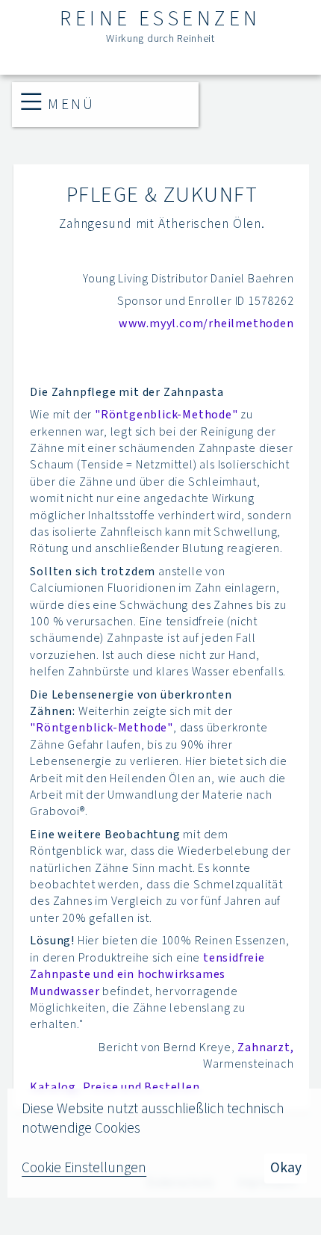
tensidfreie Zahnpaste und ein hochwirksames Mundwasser (147, 975)
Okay (286, 1167)
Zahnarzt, (265, 1047)
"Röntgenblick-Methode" (166, 414)
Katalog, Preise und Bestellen (114, 1087)
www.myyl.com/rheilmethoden (206, 323)
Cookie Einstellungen (84, 1168)
